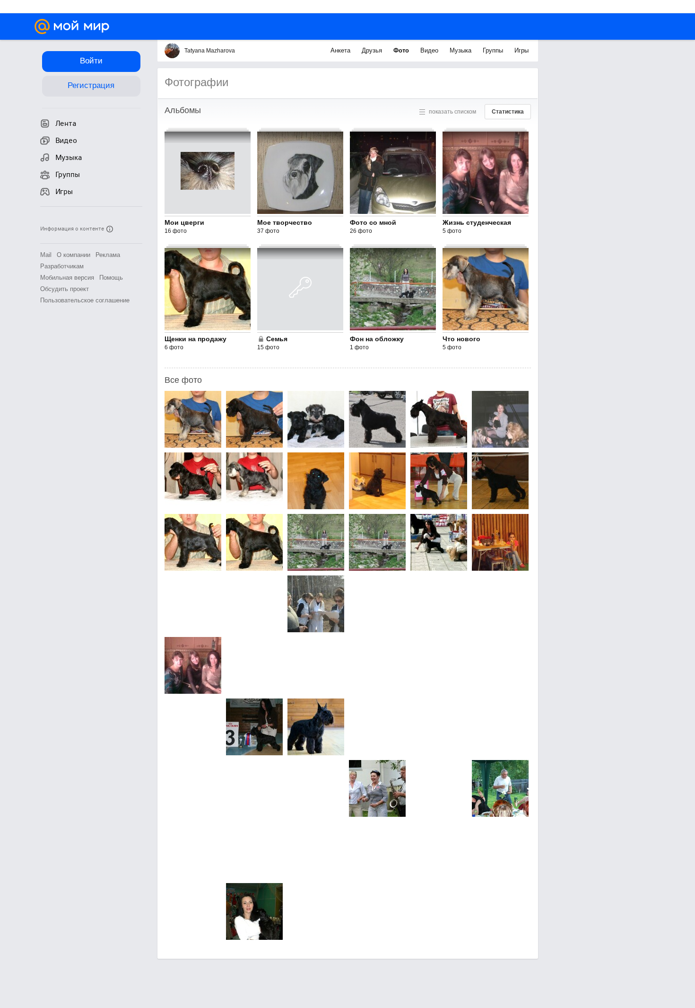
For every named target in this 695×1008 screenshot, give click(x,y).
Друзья (373, 50)
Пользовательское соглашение (85, 300)
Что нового (461, 339)
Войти (91, 60)
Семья (276, 339)
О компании (73, 254)
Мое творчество (284, 222)
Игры (521, 50)
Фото (402, 50)
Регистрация (91, 85)
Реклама (108, 254)
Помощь (111, 277)
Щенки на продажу (195, 339)
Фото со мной (373, 222)
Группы (494, 50)
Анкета (341, 50)
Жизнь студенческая (477, 222)
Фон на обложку (377, 339)
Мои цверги (184, 222)
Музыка (461, 50)
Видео (430, 50)
